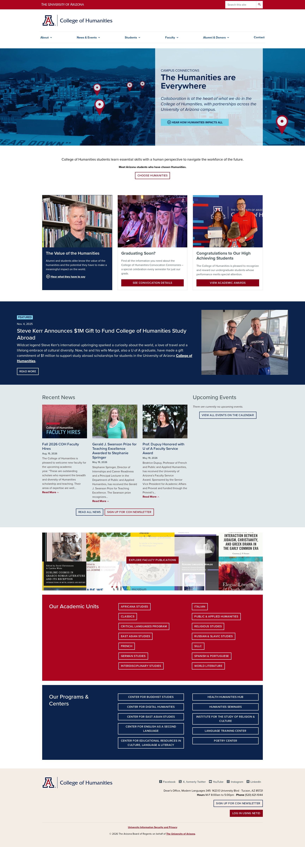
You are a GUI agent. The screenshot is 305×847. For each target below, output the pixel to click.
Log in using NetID (246, 813)
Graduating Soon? (138, 253)
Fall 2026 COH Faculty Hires (60, 446)
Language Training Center (225, 731)
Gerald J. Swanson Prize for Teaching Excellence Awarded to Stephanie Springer (114, 451)
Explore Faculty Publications (152, 560)
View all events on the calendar (228, 415)
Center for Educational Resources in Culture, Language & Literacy (151, 743)
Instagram (237, 782)
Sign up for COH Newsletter (238, 803)
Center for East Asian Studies (151, 717)
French (126, 646)
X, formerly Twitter (194, 782)
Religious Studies (208, 626)
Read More (27, 371)
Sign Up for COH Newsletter (129, 512)
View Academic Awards (228, 283)
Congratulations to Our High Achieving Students (223, 256)
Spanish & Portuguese (211, 656)
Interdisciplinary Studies (141, 666)
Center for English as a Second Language (151, 729)
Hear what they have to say (65, 276)
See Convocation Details (152, 283)
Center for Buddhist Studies (151, 697)
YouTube (218, 782)
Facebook (169, 782)
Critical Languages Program (144, 626)
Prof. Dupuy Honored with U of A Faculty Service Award (163, 448)
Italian (199, 606)
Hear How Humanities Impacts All (195, 122)
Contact (259, 37)
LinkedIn (255, 782)
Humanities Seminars (225, 707)
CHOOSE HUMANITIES (152, 175)
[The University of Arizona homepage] (66, 4)
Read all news (89, 512)
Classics (127, 616)
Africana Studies (134, 606)
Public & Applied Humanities (216, 616)
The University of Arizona (180, 833)
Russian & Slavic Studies (213, 636)
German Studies (133, 656)
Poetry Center (225, 741)
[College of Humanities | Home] (77, 20)
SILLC (198, 646)
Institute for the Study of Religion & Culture (225, 719)
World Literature (208, 666)
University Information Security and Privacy (152, 827)
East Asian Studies (135, 636)
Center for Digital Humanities (151, 707)
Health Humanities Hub (225, 697)
